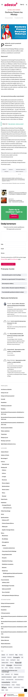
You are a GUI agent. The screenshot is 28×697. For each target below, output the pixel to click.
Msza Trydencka (18, 667)
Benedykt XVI (11, 654)
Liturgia (9, 665)
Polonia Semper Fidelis (9, 679)
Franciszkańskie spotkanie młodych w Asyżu (13, 292)
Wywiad (4, 496)
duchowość (9, 657)
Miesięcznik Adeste (9, 17)
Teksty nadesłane (5, 431)
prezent (6, 171)
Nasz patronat (5, 464)
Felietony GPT (5, 520)
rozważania (6, 682)
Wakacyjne (4, 526)
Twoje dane (4, 434)
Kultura (3, 461)
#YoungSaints (5, 542)
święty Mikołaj (19, 171)
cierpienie (4, 657)
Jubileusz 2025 (5, 662)
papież (14, 677)
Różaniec (4, 567)
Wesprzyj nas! (4, 437)
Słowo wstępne (6, 483)
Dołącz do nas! (4, 392)
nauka (3, 674)
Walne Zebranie (5, 640)
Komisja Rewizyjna (5, 606)
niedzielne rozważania (6, 677)
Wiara (4, 687)
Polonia (3, 679)
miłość (6, 667)
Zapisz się (14, 216)
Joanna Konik (10, 349)
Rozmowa (4, 479)
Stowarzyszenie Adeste (7, 427)
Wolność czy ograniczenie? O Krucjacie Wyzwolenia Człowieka (14, 279)
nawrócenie (7, 674)
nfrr (11, 674)
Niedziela (16, 674)
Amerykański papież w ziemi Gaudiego (11, 275)
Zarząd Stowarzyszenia (6, 647)
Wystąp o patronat (5, 440)
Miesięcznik (4, 467)
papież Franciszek (21, 676)
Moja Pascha (4, 499)
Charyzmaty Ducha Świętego (9, 551)
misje (2, 667)
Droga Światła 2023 (7, 554)
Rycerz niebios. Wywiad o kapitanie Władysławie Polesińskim (14, 287)
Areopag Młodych (6, 505)
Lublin (4, 169)
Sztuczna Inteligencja (6, 684)
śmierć (23, 687)
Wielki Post (10, 687)
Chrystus (21, 654)
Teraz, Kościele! (6, 592)
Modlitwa (11, 667)
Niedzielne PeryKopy (7, 561)
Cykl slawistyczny (7, 507)
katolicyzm (11, 662)
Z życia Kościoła (5, 580)
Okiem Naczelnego (5, 511)
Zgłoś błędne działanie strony (8, 444)
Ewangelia (16, 657)
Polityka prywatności (6, 405)
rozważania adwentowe (9, 548)
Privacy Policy (4, 259)
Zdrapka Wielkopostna (8, 576)
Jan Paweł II (12, 660)
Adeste (3, 654)
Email (2, 248)
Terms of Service (14, 259)
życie (7, 690)
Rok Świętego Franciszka (8, 585)
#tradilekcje (5, 539)
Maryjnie (4, 557)
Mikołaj (11, 169)
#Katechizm (5, 535)
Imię (2, 244)
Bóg (16, 654)
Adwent (4, 545)
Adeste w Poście (5, 455)
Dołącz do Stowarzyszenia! (7, 396)
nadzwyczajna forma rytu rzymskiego (9, 671)
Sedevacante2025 (6, 589)
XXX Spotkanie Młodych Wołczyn (10, 595)
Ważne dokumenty (5, 643)
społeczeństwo (14, 682)
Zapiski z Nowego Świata (8, 530)
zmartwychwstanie (17, 687)
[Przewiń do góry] (25, 690)
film (22, 657)
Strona (2, 253)
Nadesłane (3, 502)
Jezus (18, 660)
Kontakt (3, 399)
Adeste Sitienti (4, 452)
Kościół (18, 663)
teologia (13, 684)
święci (3, 690)
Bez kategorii (4, 458)
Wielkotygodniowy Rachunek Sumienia (12, 573)
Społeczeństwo (6, 486)
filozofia (3, 659)
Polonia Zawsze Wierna (19, 679)
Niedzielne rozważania (7, 564)
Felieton (4, 470)
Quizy (2, 514)
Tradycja (18, 684)
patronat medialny (20, 169)
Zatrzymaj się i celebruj (8, 283)
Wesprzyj (21, 695)
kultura (3, 665)
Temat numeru (5, 489)
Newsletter (4, 402)
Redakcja (3, 409)
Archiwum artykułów (6, 389)
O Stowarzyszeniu (5, 613)
